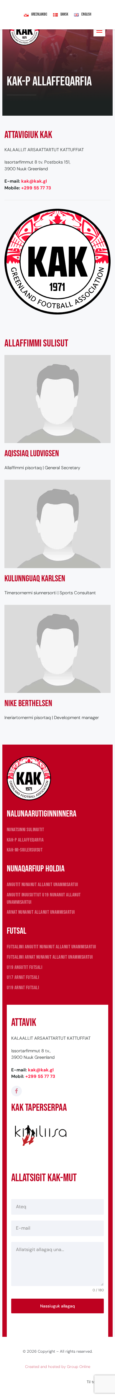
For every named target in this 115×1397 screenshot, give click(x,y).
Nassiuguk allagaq (57, 1306)
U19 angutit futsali (24, 967)
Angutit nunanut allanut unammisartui (42, 885)
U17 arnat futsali (23, 977)
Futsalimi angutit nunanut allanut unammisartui (51, 947)
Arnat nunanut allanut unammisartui (41, 912)
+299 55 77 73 (36, 188)
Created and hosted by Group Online (57, 1366)
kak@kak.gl (34, 181)
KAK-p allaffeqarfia (25, 840)
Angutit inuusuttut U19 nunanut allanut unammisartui (44, 898)
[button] (99, 30)
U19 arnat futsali (23, 988)
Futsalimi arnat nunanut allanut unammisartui (50, 957)
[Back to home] (24, 30)
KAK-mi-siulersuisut (25, 850)
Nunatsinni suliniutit (25, 830)
